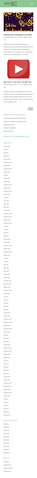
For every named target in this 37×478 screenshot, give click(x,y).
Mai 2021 (6, 303)
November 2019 (8, 351)
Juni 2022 (6, 261)
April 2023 (6, 236)
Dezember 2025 (8, 162)
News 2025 (6, 449)
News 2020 (6, 433)
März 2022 (6, 271)
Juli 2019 (6, 360)
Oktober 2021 (7, 287)
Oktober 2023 (7, 220)
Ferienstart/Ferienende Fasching (18, 35)
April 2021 (6, 306)
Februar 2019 (7, 376)
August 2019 (7, 357)
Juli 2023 (6, 226)
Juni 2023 (6, 229)
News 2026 (6, 453)
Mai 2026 (6, 153)
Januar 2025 (7, 181)
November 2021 (8, 284)
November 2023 (8, 217)
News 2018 (6, 427)
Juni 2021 (6, 300)
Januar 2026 (7, 159)
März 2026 (6, 156)
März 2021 (6, 309)
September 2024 (8, 191)
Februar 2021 (7, 312)
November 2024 (8, 185)
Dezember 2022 (8, 245)
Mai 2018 (6, 405)
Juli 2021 (6, 296)
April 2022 (6, 268)
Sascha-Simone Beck (11, 37)
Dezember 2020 (8, 319)
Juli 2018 (6, 399)
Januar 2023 (7, 242)
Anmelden (6, 461)
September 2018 (8, 392)
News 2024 (6, 446)
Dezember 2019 (8, 348)
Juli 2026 (6, 149)
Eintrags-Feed (7, 465)
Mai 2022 (6, 264)
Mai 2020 (6, 335)
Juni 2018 (6, 402)
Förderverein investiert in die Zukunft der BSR (15, 121)
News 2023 (6, 443)
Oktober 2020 (7, 325)
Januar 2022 (7, 277)
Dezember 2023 (8, 213)
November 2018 (8, 386)
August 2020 (7, 332)
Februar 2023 (7, 239)
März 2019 (6, 373)
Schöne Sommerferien (9, 124)
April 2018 (6, 408)
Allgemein (25, 37)
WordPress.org (7, 471)
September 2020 (8, 328)
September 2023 (8, 223)
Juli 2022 (6, 258)
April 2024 (6, 204)
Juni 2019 (6, 364)
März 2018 (6, 412)
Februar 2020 (7, 344)
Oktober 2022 (7, 249)
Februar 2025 (7, 178)
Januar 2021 (7, 316)
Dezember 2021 (8, 280)
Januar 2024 (7, 210)
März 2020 (6, 341)
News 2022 (6, 440)
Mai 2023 (6, 233)
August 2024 (7, 194)
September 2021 (8, 290)
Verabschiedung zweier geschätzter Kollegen (15, 118)
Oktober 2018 (7, 389)
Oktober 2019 (7, 354)
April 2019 (6, 370)
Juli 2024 (6, 197)
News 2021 (6, 437)
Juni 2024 (6, 201)
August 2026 (7, 146)
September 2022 (8, 252)
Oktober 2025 (7, 165)
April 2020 (6, 338)
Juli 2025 (6, 175)
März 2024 (6, 207)
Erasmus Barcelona (8, 131)
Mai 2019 (6, 367)
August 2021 (7, 293)
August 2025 (7, 172)
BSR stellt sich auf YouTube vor (17, 82)
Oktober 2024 (7, 188)
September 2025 (8, 169)
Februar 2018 (7, 415)
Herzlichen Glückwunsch (10, 128)
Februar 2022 (7, 274)
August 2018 (7, 396)
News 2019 (6, 430)
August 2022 (7, 255)
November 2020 (8, 322)
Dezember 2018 (8, 383)
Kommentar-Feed (8, 468)
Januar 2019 (7, 380)
